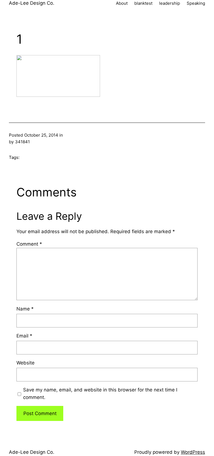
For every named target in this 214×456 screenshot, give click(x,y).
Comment (29, 244)
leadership (169, 3)
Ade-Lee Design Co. (31, 3)
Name (25, 309)
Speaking (196, 3)
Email (24, 336)
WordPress (193, 452)
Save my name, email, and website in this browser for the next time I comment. (100, 393)
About (122, 3)
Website (25, 363)
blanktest (143, 3)
